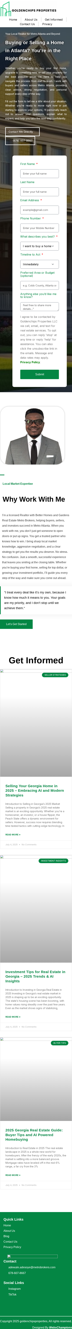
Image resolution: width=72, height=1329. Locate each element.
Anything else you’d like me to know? (38, 296)
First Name (28, 164)
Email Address (30, 200)
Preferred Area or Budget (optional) (37, 274)
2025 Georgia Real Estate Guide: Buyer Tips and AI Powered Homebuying (34, 1135)
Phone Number (31, 218)
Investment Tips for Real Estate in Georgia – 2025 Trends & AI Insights (35, 976)
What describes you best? (38, 236)
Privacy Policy (30, 362)
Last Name (27, 182)
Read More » (12, 834)
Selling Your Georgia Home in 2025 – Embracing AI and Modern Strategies (34, 790)
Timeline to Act (30, 254)
